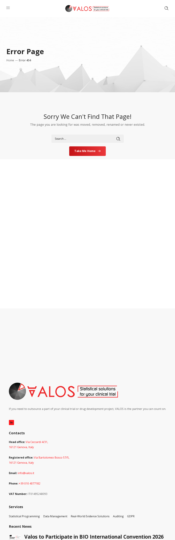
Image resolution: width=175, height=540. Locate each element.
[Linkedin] (11, 422)
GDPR (130, 516)
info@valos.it (26, 473)
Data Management (55, 516)
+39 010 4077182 (29, 483)
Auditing (118, 516)
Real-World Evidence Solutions (90, 516)
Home (10, 60)
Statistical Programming (24, 516)
